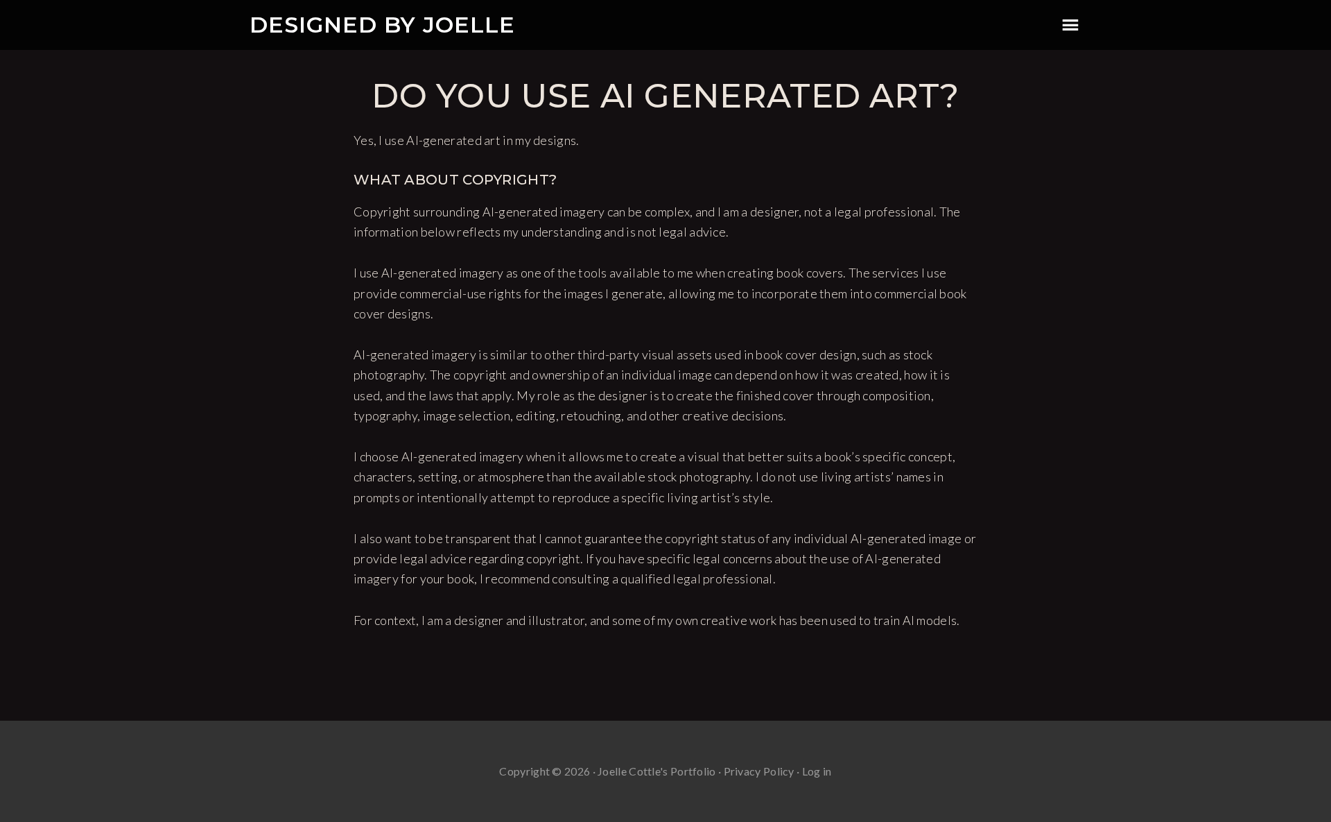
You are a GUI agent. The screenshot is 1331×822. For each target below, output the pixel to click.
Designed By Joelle (382, 24)
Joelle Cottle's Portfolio (657, 771)
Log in (817, 771)
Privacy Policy (759, 771)
